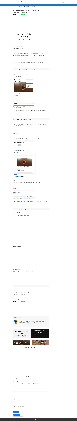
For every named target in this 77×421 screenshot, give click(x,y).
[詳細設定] (24, 163)
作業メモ (28, 12)
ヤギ (30, 322)
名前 (14, 390)
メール (14, 395)
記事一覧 (21, 324)
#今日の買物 (28, 322)
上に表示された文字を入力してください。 (19, 406)
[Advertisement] (37, 22)
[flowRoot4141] (24, 36)
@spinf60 (22, 46)
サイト (14, 399)
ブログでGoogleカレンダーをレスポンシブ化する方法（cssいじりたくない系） (29, 279)
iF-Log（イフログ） (18, 1)
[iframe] (24, 194)
